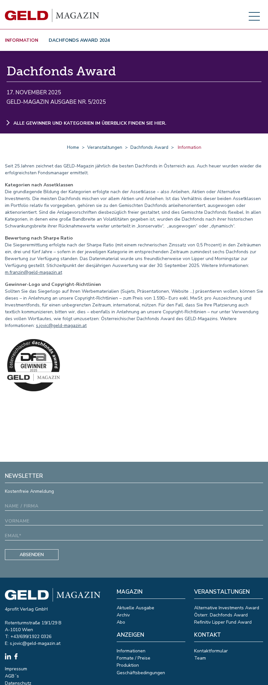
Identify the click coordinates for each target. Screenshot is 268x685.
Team (200, 658)
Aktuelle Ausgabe (135, 608)
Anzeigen (130, 635)
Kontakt (207, 635)
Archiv (123, 615)
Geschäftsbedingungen (141, 673)
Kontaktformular (211, 651)
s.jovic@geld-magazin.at (61, 325)
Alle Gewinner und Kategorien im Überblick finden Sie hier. (89, 123)
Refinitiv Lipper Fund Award (223, 622)
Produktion (128, 665)
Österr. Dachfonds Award (221, 615)
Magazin (129, 592)
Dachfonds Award (149, 147)
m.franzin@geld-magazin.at (33, 272)
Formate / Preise (133, 658)
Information (21, 40)
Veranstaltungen (104, 147)
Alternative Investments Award (226, 608)
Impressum (16, 669)
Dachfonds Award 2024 (79, 40)
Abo (121, 622)
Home (73, 147)
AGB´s (12, 676)
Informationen (131, 651)
